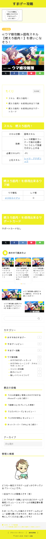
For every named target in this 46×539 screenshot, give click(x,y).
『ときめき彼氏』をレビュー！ (20, 418)
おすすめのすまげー (23, 337)
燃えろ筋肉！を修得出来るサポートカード (24, 110)
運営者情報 (32, 533)
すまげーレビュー (23, 344)
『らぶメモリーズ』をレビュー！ (21, 411)
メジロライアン (12, 198)
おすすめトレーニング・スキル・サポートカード (25, 364)
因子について (25, 372)
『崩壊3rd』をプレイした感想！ (21, 405)
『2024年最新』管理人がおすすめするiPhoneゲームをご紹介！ (24, 397)
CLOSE (36, 91)
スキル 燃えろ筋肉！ (19, 98)
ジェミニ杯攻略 (25, 369)
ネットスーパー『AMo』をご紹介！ (22, 424)
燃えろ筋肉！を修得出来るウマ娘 (24, 103)
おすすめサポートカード (25, 360)
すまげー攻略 (23, 4)
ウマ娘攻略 (6, 29)
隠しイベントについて (25, 375)
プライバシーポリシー (17, 533)
